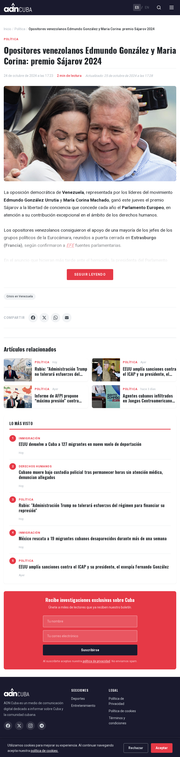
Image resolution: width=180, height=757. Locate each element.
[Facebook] (8, 725)
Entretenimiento (83, 705)
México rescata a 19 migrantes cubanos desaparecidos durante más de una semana (93, 538)
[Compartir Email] (66, 317)
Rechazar (135, 748)
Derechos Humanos (35, 466)
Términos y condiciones (117, 720)
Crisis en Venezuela (20, 296)
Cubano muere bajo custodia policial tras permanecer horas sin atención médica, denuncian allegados (91, 474)
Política (20, 29)
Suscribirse (90, 650)
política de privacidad (96, 661)
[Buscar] (159, 7)
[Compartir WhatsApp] (55, 317)
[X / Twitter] (19, 725)
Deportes (78, 698)
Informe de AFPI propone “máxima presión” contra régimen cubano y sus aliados (61, 401)
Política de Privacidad (116, 701)
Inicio (7, 29)
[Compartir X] (44, 317)
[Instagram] (30, 725)
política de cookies (44, 751)
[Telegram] (42, 725)
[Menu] (171, 7)
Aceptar (162, 748)
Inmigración (29, 438)
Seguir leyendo (90, 274)
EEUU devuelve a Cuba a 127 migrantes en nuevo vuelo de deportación (80, 444)
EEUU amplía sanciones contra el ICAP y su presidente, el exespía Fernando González (149, 374)
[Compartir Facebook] (33, 317)
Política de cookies (122, 711)
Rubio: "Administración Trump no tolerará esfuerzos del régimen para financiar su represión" (61, 376)
